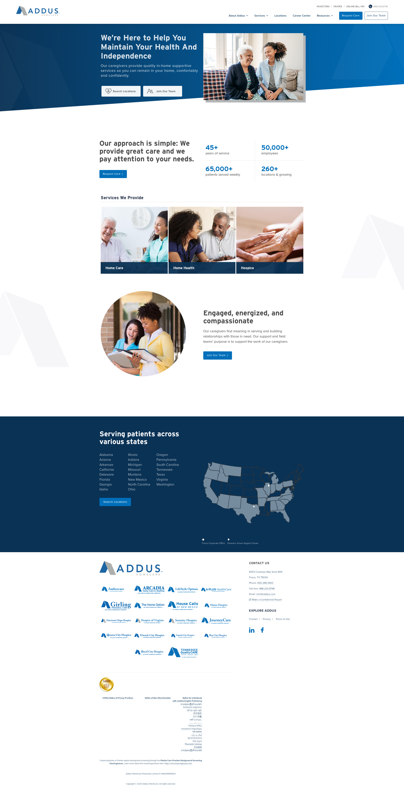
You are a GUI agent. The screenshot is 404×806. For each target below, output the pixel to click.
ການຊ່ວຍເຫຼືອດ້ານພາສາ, (191, 704)
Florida (104, 480)
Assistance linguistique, (191, 729)
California (106, 470)
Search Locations (124, 91)
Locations (280, 15)
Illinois (132, 455)
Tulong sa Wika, (195, 725)
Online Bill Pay (355, 6)
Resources (323, 15)
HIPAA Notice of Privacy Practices (118, 698)
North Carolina (139, 484)
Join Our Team (376, 15)
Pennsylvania (166, 460)
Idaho (103, 489)
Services (259, 15)
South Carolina (167, 465)
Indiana (133, 460)
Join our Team (166, 91)
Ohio (131, 489)
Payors (338, 6)
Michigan (135, 465)
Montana (134, 474)
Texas (160, 474)
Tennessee (164, 470)
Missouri (134, 470)
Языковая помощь (193, 744)
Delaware (106, 474)
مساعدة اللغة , (196, 719)
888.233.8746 (380, 6)
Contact (253, 619)
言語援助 (198, 747)
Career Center (302, 15)
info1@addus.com (265, 594)
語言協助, (197, 713)
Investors (323, 6)
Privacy (267, 619)
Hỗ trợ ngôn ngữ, (194, 710)
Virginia (162, 480)
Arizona (105, 460)
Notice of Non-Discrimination (158, 698)
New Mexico (137, 480)
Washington (165, 484)
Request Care (351, 15)
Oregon (162, 455)
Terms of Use (283, 619)
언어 (197, 716)
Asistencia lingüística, (192, 707)
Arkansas (106, 465)
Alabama (106, 455)
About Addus (237, 15)
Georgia (105, 484)
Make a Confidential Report (267, 599)
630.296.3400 (265, 583)
